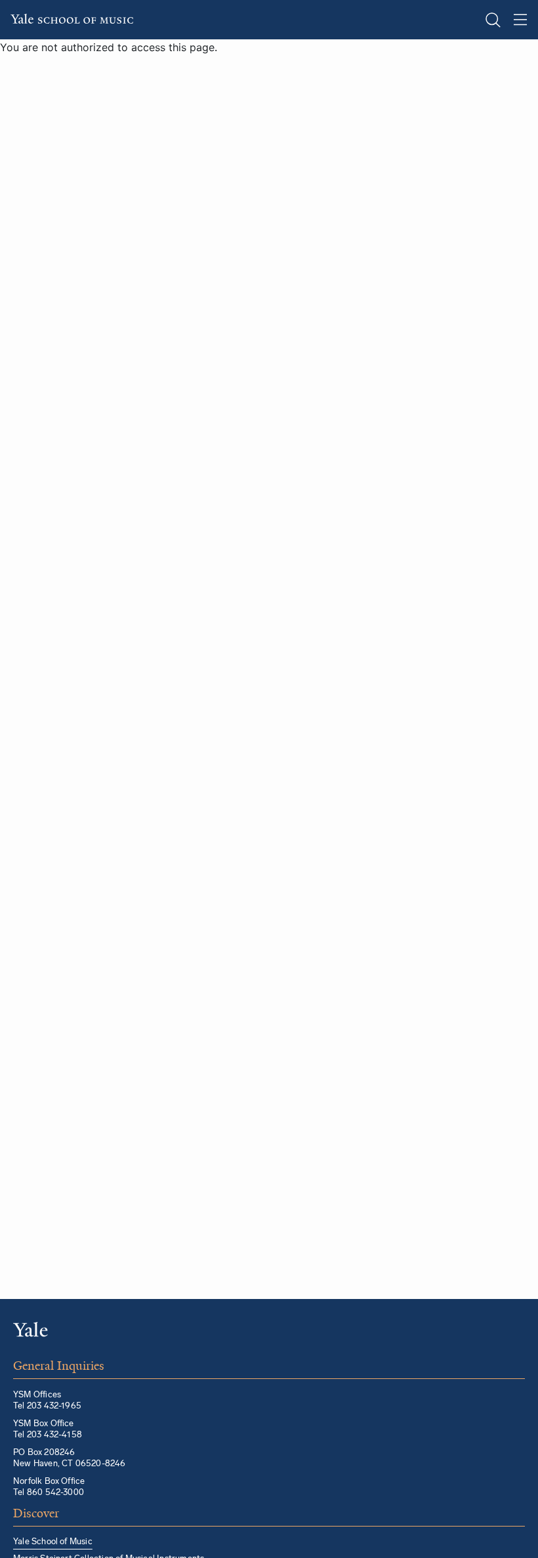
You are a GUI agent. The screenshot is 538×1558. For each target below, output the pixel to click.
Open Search (492, 20)
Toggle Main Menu (520, 20)
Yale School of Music (53, 1541)
